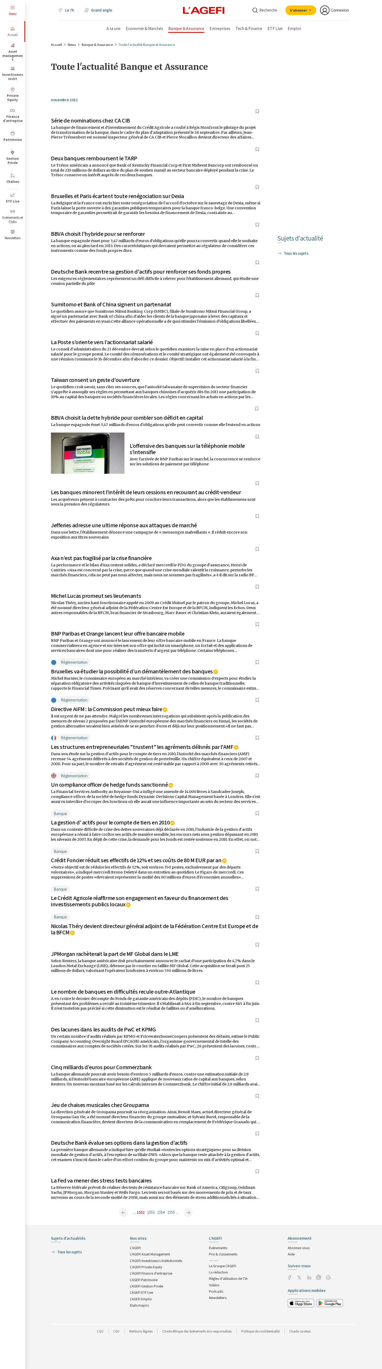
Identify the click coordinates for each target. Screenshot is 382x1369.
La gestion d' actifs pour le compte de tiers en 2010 (110, 822)
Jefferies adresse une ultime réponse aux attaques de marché (124, 525)
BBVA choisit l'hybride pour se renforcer (98, 233)
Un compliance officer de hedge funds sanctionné (109, 784)
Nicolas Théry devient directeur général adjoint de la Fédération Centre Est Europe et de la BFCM (154, 929)
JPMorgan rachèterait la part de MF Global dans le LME (115, 953)
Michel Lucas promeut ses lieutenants (96, 595)
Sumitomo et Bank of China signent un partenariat (111, 304)
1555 (171, 1212)
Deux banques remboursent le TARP (94, 158)
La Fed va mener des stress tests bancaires (101, 1180)
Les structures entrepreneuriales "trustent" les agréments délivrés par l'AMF (142, 746)
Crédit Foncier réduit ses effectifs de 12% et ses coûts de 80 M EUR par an (136, 860)
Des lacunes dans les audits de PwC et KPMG (103, 1029)
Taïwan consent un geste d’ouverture (95, 379)
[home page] (203, 10)
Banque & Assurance (97, 44)
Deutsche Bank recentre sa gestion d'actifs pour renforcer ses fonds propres (141, 271)
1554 (161, 1212)
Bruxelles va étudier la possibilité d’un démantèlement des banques (132, 671)
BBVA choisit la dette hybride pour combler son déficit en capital (127, 417)
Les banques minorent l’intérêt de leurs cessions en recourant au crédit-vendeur (146, 492)
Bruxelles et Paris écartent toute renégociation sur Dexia (117, 196)
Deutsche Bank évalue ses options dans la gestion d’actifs (119, 1142)
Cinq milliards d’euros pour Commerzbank (101, 1067)
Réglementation (74, 662)
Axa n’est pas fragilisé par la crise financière (101, 558)
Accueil (56, 44)
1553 (151, 1212)
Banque (60, 813)
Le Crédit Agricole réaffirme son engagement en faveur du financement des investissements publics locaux (139, 901)
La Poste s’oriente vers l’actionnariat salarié (102, 342)
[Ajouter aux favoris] (257, 111)
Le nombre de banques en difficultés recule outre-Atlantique (123, 991)
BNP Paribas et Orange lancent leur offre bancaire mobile (117, 633)
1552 (141, 1212)
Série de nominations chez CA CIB (90, 120)
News (72, 44)
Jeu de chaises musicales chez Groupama (100, 1105)
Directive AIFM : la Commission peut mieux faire (106, 709)
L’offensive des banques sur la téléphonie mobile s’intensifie (187, 449)
